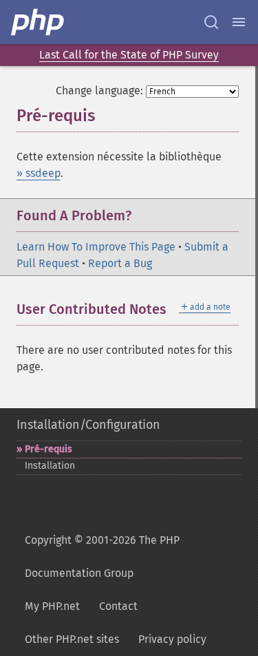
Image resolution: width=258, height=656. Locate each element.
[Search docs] (211, 22)
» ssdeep (39, 173)
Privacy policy (172, 639)
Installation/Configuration (88, 424)
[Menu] (238, 22)
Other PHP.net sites (72, 639)
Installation (50, 466)
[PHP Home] (38, 22)
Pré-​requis (48, 449)
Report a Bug (120, 263)
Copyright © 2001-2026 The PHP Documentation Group (102, 556)
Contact (118, 606)
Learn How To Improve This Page (96, 246)
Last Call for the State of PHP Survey (129, 54)
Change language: (99, 90)
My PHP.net (52, 606)
